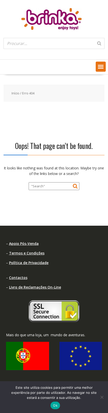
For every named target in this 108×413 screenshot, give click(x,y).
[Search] (99, 43)
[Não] (101, 397)
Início (15, 93)
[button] (101, 67)
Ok (55, 405)
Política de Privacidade (28, 262)
